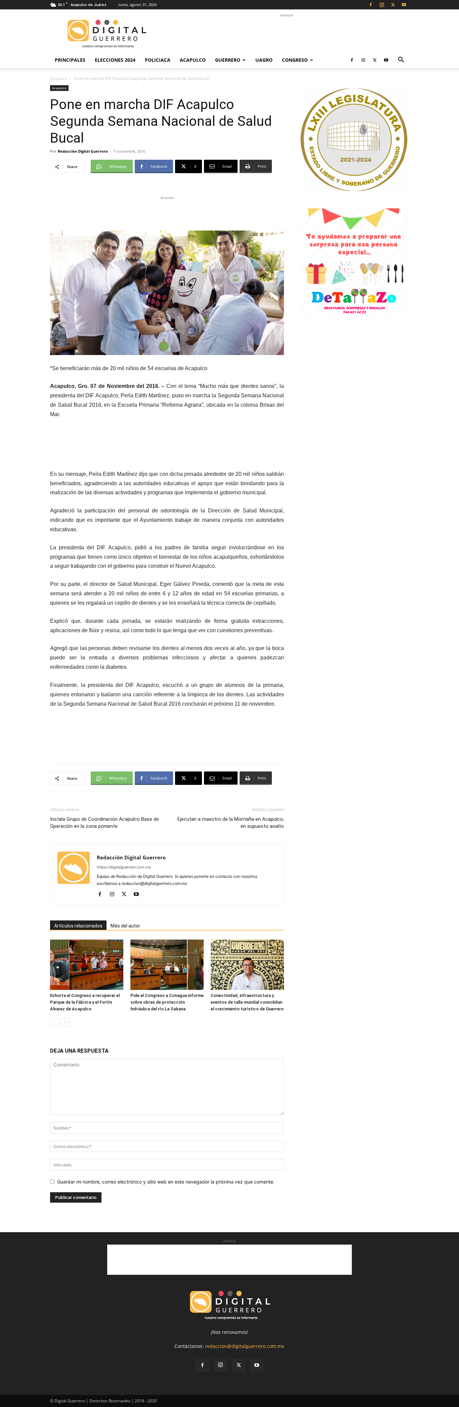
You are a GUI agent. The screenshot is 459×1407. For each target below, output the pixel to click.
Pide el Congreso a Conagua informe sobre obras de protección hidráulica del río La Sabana (167, 1002)
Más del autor (125, 925)
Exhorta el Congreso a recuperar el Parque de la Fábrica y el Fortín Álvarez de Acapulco (85, 1002)
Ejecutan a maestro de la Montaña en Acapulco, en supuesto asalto (230, 822)
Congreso (295, 60)
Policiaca (157, 60)
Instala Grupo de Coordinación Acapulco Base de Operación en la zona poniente (104, 822)
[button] (401, 60)
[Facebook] (371, 4)
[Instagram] (382, 4)
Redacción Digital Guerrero (83, 151)
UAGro (264, 60)
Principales (70, 60)
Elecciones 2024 (115, 60)
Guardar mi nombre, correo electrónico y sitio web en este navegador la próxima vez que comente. (166, 1182)
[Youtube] (404, 4)
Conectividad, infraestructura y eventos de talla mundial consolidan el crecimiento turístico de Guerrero (247, 1002)
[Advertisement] (286, 34)
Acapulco (193, 60)
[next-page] (65, 1022)
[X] (393, 4)
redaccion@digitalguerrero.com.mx (244, 1346)
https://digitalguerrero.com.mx (124, 867)
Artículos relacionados (78, 925)
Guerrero (227, 60)
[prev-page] (54, 1022)
